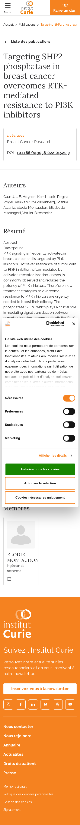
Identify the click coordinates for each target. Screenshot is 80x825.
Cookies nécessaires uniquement (40, 497)
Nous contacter (18, 726)
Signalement (11, 809)
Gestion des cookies (17, 802)
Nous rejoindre (17, 736)
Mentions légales (15, 786)
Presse (9, 773)
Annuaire (11, 745)
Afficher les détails (53, 455)
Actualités (13, 754)
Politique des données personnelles (28, 794)
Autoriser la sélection (40, 483)
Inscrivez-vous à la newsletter (40, 688)
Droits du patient (19, 763)
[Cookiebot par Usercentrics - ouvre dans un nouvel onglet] (47, 324)
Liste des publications (31, 41)
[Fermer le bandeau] (73, 323)
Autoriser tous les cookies (40, 469)
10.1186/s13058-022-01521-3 (43, 152)
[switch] (69, 411)
